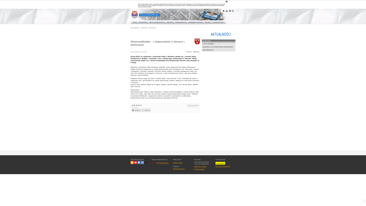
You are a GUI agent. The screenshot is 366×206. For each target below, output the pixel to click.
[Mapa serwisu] (227, 11)
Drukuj (197, 52)
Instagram (142, 162)
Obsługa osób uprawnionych (222, 166)
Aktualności (144, 28)
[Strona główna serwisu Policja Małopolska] (224, 11)
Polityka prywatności (199, 169)
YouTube (135, 162)
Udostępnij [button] (137, 110)
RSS (132, 162)
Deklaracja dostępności (179, 169)
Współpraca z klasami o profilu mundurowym (217, 47)
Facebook (138, 162)
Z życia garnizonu (208, 44)
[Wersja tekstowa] (230, 11)
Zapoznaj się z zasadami (200, 166)
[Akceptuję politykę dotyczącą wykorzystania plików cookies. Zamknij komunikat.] (226, 1)
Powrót (189, 52)
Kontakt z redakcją (177, 163)
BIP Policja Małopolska (163, 163)
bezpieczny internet (193, 105)
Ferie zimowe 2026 (208, 50)
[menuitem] (135, 22)
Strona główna (135, 28)
